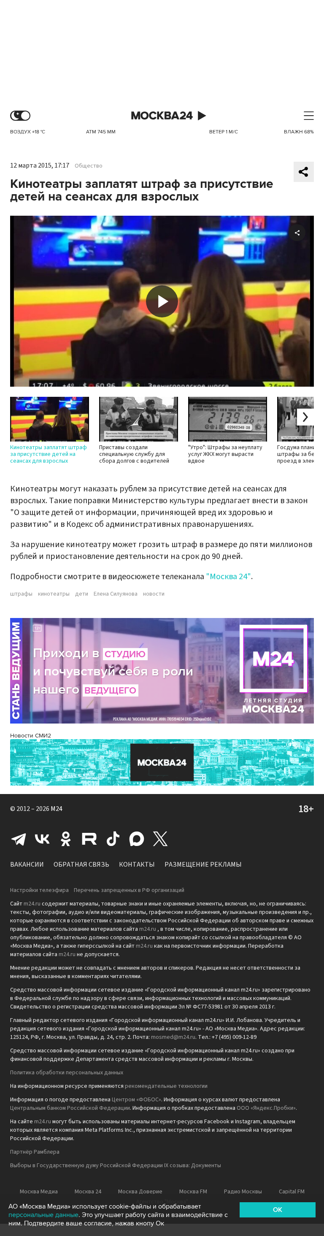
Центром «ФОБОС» (136, 1099)
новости (154, 594)
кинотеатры (54, 594)
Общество (89, 166)
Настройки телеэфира (39, 890)
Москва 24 (162, 116)
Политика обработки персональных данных (66, 1072)
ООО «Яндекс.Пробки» (266, 1108)
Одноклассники (65, 838)
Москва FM (193, 1191)
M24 (56, 808)
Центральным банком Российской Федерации (70, 1108)
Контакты (137, 864)
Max (136, 838)
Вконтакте (42, 838)
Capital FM (292, 1191)
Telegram (18, 838)
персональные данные (43, 1215)
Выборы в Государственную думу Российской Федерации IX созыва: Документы (115, 1165)
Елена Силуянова (116, 594)
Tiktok (113, 838)
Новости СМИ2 (30, 735)
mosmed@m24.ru (173, 1037)
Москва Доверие (140, 1191)
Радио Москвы (243, 1191)
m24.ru (32, 904)
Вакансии (27, 864)
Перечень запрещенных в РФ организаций (129, 890)
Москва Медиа (39, 1191)
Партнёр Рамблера (34, 1152)
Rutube (89, 838)
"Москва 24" (228, 577)
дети (81, 594)
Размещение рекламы (203, 864)
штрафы (21, 594)
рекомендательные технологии (166, 1086)
